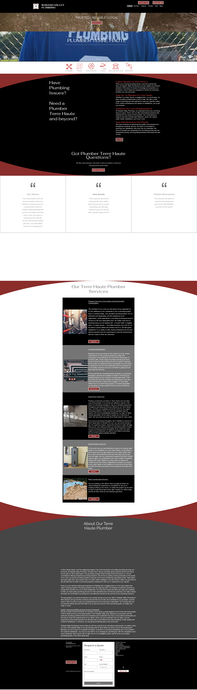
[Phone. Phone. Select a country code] (101, 660)
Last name (102, 649)
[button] (136, 6)
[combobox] (106, 667)
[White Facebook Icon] (123, 667)
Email (86, 657)
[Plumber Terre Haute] (96, 59)
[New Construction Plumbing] (98, 59)
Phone (101, 657)
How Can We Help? (89, 671)
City (85, 664)
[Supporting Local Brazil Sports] (100, 59)
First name (87, 649)
